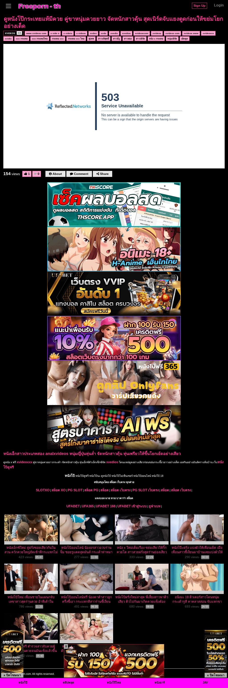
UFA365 (88, 506)
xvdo (103, 33)
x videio (67, 33)
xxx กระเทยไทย (40, 38)
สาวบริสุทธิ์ (103, 38)
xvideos (157, 33)
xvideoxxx (208, 33)
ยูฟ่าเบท (155, 506)
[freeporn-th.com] (39, 6)
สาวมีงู (116, 38)
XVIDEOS (13, 33)
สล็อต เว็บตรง (120, 490)
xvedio (114, 33)
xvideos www (191, 33)
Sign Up (199, 5)
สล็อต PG (91, 490)
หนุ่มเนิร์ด (172, 38)
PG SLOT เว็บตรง (145, 490)
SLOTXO (43, 490)
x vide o (55, 33)
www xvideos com (36, 33)
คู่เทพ (91, 38)
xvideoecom (141, 33)
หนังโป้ (70, 475)
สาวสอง (128, 38)
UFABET (73, 506)
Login (219, 5)
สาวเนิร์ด (140, 38)
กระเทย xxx (58, 38)
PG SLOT (75, 490)
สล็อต (104, 490)
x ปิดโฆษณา (12, 675)
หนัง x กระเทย (156, 38)
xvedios (126, 33)
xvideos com (172, 33)
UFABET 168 (105, 506)
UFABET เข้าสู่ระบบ (132, 506)
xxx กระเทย (22, 38)
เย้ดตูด (184, 38)
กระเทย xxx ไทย (76, 38)
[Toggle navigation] (10, 5)
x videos (81, 33)
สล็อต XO (59, 490)
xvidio (8, 38)
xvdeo (93, 33)
